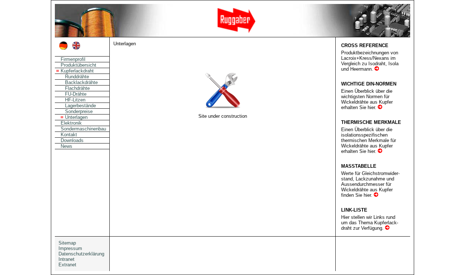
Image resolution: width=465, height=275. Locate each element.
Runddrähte (77, 76)
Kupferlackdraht (77, 71)
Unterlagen (76, 117)
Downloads (72, 140)
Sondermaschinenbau (83, 129)
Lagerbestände (80, 105)
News (66, 146)
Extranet (67, 264)
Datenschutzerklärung (81, 254)
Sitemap (67, 243)
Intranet (66, 259)
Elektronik (71, 123)
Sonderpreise (79, 111)
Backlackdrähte (81, 82)
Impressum (70, 248)
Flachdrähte (77, 88)
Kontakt (69, 134)
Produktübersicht (78, 65)
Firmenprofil (73, 59)
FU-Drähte (75, 94)
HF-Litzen (75, 100)
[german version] (63, 48)
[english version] (76, 48)
